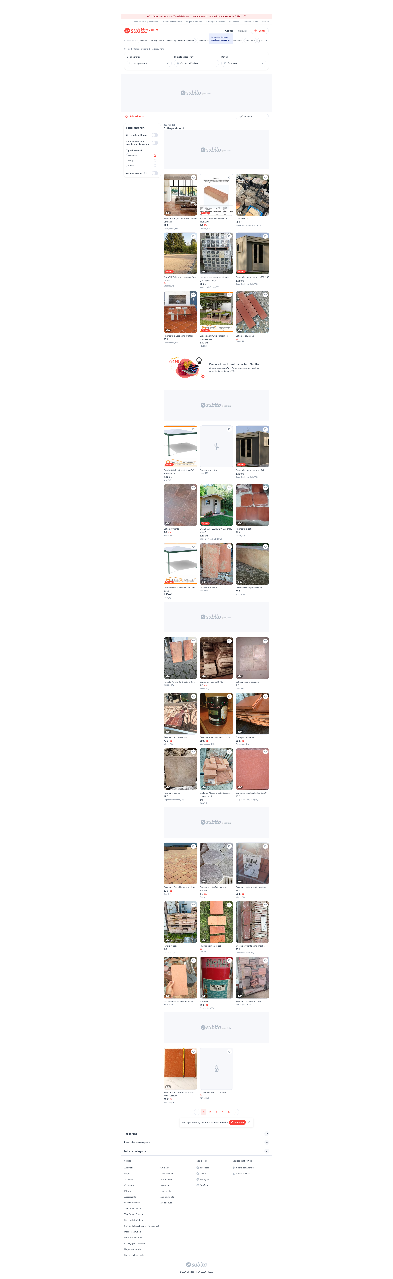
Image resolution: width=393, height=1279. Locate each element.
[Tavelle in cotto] (180, 927)
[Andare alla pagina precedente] (197, 1112)
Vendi (262, 30)
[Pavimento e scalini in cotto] (252, 983)
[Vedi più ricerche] (266, 40)
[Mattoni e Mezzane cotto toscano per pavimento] (216, 776)
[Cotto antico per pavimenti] (252, 663)
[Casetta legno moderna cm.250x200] (252, 260)
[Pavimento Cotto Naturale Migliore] (180, 870)
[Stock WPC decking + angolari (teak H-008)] (180, 260)
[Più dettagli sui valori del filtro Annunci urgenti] (145, 173)
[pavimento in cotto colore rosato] (180, 983)
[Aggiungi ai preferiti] (193, 177)
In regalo (132, 160)
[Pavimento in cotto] (216, 453)
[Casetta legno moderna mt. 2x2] (252, 453)
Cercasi (131, 165)
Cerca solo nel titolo (136, 135)
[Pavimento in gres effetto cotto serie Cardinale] (180, 202)
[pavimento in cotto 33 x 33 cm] (216, 1076)
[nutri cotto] (216, 983)
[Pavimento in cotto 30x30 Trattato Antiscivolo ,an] (180, 1076)
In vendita (132, 155)
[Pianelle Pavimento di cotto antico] (180, 663)
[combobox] (149, 63)
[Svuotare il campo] (168, 63)
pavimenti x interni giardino (151, 40)
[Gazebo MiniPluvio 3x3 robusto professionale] (216, 319)
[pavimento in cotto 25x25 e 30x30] (252, 776)
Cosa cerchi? (133, 56)
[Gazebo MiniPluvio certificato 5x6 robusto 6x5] (180, 453)
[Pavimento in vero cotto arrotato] (180, 319)
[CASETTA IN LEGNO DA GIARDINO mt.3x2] (216, 512)
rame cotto (250, 40)
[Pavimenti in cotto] (180, 776)
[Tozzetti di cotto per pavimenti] (252, 571)
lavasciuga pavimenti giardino (181, 40)
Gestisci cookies (132, 1202)
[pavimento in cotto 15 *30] (216, 663)
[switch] (155, 135)
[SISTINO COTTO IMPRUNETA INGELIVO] (216, 202)
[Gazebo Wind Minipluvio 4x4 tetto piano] (180, 571)
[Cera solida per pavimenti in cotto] (216, 719)
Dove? (224, 56)
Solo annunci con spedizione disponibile (137, 143)
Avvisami (239, 1122)
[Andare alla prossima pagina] (236, 1112)
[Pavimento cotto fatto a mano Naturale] (216, 870)
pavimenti (237, 40)
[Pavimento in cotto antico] (180, 719)
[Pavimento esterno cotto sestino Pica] (252, 870)
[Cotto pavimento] (180, 512)
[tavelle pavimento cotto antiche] (252, 927)
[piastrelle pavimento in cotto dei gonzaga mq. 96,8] (216, 260)
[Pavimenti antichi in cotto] (216, 927)
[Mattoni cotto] (252, 202)
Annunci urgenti (134, 173)
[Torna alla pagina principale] (142, 30)
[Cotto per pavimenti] (252, 319)
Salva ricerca (136, 116)
